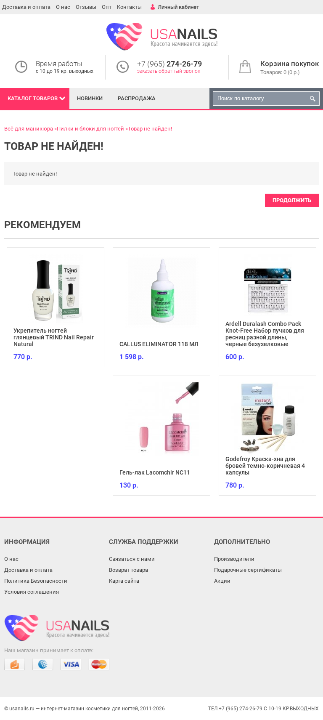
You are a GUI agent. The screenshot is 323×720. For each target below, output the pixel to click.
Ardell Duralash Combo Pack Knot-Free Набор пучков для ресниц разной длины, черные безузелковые (264, 333)
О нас (63, 7)
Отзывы (86, 7)
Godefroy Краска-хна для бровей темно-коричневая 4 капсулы (265, 466)
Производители (234, 559)
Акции (222, 581)
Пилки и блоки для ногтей (90, 128)
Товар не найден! (150, 128)
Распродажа (137, 98)
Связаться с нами (132, 559)
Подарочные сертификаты (248, 570)
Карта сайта (124, 581)
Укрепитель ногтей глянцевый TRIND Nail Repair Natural (53, 337)
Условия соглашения (31, 592)
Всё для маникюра (28, 128)
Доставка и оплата (26, 7)
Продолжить (292, 200)
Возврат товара (128, 570)
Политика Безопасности (35, 581)
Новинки (90, 98)
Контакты (129, 7)
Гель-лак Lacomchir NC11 (154, 472)
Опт (106, 7)
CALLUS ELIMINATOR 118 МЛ (159, 344)
